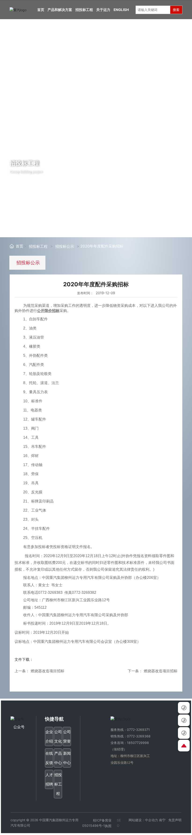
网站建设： (137, 820)
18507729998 (138, 743)
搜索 (176, 10)
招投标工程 (24, 163)
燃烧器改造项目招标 (47, 671)
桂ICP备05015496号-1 (93, 822)
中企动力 (151, 820)
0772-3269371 (138, 730)
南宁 (162, 820)
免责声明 (174, 820)
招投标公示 (64, 246)
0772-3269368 (139, 736)
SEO (119, 822)
